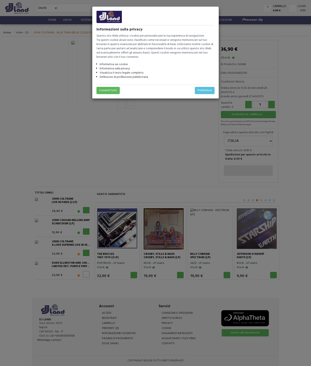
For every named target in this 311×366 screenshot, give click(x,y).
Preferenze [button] (205, 90)
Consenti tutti (108, 90)
